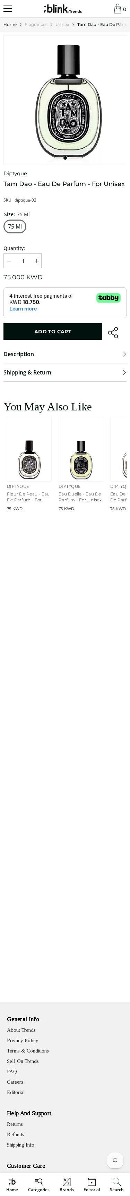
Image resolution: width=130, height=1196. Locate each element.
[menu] (7, 8)
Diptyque (15, 173)
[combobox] (117, 1184)
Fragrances (36, 24)
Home (10, 24)
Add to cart (52, 331)
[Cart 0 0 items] (117, 8)
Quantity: (14, 248)
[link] (116, 1185)
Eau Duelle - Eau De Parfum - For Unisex (80, 496)
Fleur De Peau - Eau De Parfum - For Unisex (28, 497)
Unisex (62, 24)
